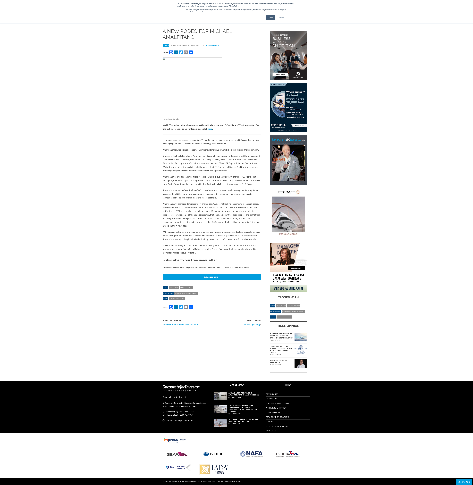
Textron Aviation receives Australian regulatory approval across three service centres (242, 408)
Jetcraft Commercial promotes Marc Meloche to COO (243, 420)
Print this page (213, 45)
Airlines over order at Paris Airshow (181, 324)
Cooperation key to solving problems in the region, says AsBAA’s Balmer (281, 349)
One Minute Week (186, 287)
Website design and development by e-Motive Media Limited (218, 481)
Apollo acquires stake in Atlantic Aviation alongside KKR (243, 394)
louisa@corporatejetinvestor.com (179, 420)
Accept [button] (271, 17)
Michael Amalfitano (177, 298)
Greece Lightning (251, 324)
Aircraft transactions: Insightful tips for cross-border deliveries (281, 336)
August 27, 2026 (235, 397)
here (210, 129)
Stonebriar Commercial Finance (186, 293)
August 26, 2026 (235, 424)
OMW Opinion (174, 287)
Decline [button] (281, 17)
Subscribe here (211, 277)
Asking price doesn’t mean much (279, 361)
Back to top (464, 482)
